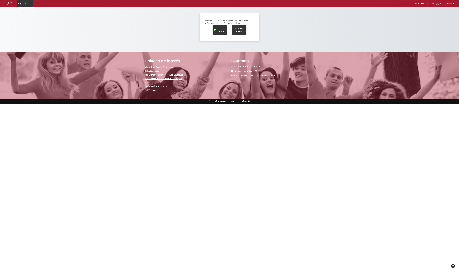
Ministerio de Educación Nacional (159, 67)
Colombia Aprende (153, 71)
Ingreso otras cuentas (239, 30)
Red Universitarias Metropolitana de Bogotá (163, 79)
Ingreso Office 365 (222, 30)
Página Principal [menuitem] (25, 4)
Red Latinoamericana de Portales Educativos (164, 75)
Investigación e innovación (156, 86)
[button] (427, 3)
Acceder (450, 4)
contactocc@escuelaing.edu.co (264, 75)
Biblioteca (149, 82)
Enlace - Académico (153, 90)
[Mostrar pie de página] (453, 266)
